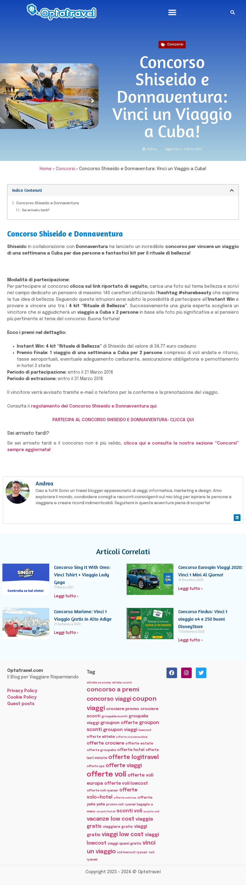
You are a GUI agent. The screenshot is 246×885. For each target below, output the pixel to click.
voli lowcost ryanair (132, 852)
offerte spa (96, 766)
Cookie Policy (22, 697)
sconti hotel (106, 811)
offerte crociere (105, 743)
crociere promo (122, 709)
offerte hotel (130, 750)
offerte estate (139, 743)
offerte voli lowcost (126, 783)
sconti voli (129, 811)
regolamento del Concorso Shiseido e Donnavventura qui (93, 406)
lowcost (145, 730)
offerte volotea (125, 797)
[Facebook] (171, 673)
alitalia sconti (122, 682)
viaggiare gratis (118, 826)
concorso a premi (113, 690)
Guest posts (20, 704)
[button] (172, 12)
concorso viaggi (109, 699)
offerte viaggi (124, 765)
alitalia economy (99, 682)
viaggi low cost (123, 834)
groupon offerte (119, 722)
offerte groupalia (101, 750)
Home (46, 169)
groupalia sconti (114, 716)
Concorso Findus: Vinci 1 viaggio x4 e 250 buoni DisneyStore (202, 618)
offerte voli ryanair (102, 790)
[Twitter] (201, 673)
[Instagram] (186, 673)
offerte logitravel (133, 757)
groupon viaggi (120, 729)
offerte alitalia (101, 737)
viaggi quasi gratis (124, 843)
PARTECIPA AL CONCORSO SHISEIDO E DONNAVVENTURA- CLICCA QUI (123, 420)
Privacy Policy (22, 691)
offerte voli (106, 774)
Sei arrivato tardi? (35, 210)
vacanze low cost (110, 819)
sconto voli (151, 811)
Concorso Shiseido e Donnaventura (47, 203)
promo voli (115, 804)
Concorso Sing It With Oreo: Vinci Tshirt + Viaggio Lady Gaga (82, 574)
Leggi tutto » (66, 596)
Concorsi (175, 44)
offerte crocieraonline (132, 737)
